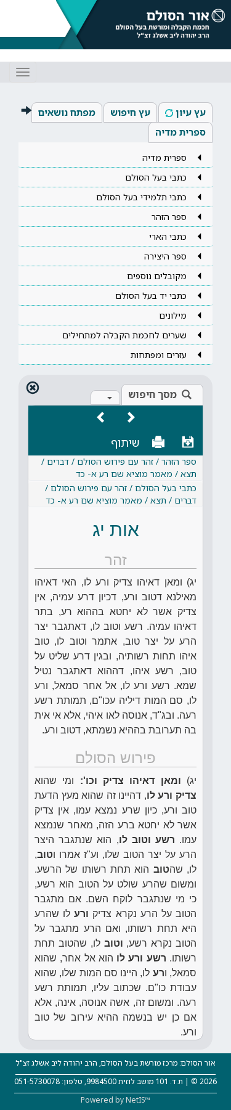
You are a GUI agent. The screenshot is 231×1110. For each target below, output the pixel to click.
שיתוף (125, 442)
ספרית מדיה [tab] (180, 132)
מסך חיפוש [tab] (152, 394)
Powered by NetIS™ (115, 1100)
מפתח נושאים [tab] (66, 112)
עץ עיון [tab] (191, 112)
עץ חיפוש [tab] (130, 112)
